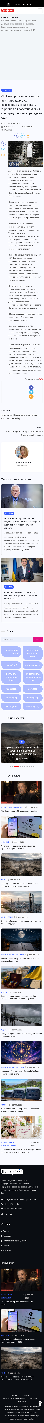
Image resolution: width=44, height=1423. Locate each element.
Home (3, 17)
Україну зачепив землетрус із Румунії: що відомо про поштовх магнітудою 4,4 (22, 751)
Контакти (7, 1250)
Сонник (11, 698)
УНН (41, 379)
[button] (10, 766)
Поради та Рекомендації (11, 677)
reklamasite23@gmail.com (14, 1208)
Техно (11, 707)
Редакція (7, 1236)
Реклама (6, 1246)
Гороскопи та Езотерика (11, 651)
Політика (14, 17)
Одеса (11, 665)
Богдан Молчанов (14, 533)
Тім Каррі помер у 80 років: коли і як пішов (19, 811)
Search (38, 639)
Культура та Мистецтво (32, 653)
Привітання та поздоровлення (33, 677)
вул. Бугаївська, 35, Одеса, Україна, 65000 (19, 1200)
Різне (11, 689)
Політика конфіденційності (15, 1241)
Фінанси (32, 707)
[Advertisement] (22, 55)
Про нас (6, 1231)
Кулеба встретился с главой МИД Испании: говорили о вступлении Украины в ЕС (20, 595)
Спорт (32, 698)
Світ (32, 689)
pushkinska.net (30, 1419)
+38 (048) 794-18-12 (11, 1204)
